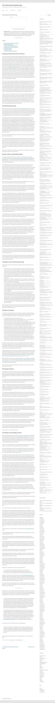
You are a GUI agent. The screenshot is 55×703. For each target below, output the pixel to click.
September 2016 (42, 623)
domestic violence (42, 658)
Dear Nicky (41, 488)
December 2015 (42, 632)
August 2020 (42, 569)
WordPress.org (42, 691)
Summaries (41, 156)
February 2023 (42, 544)
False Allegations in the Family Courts (45, 195)
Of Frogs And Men (42, 307)
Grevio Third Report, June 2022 (44, 123)
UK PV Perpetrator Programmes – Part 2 (46, 350)
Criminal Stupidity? (43, 191)
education (41, 659)
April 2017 (41, 616)
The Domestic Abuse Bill (43, 262)
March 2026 (41, 518)
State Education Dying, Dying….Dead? (46, 183)
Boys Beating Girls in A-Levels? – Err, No (46, 347)
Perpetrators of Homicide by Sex (45, 377)
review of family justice (31, 371)
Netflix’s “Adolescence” (43, 55)
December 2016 (42, 622)
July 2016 (41, 625)
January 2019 (42, 591)
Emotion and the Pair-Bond (44, 391)
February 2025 (42, 528)
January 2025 (42, 530)
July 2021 (41, 557)
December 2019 (42, 578)
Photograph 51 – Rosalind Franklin (45, 431)
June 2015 (41, 638)
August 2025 (42, 523)
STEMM (41, 677)
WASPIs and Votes (42, 242)
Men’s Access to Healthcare (44, 311)
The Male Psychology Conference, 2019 (46, 264)
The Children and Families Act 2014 (10, 50)
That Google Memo (43, 346)
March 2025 (41, 527)
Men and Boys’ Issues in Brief (47, 510)
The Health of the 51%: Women (45, 417)
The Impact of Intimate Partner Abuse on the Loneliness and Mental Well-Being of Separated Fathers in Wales (46, 42)
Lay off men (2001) (43, 482)
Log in (41, 688)
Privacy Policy (12, 10)
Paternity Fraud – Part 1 (43, 469)
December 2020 (42, 563)
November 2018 (42, 593)
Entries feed (41, 689)
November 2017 (42, 607)
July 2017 (41, 613)
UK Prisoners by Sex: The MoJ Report (45, 333)
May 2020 (41, 571)
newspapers (42, 672)
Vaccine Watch (42, 126)
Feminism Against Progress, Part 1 (45, 107)
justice (41, 668)
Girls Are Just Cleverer (43, 153)
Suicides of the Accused (43, 224)
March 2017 (41, 618)
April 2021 (41, 561)
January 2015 (42, 644)
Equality (41, 660)
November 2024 (42, 531)
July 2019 (41, 584)
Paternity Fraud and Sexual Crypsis (45, 383)
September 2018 (42, 596)
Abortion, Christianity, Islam (44, 24)
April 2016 (41, 629)
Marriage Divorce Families (44, 669)
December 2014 (42, 645)
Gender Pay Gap (42, 336)
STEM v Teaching (42, 460)
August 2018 (42, 597)
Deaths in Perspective (43, 174)
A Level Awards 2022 (43, 120)
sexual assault (42, 676)
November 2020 (42, 565)
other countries (42, 673)
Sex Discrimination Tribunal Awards (45, 249)
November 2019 (42, 579)
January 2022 (42, 552)
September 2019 (42, 581)
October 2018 (42, 594)
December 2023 (42, 537)
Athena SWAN (42, 455)
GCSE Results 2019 (42, 253)
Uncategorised (12, 639)
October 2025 (42, 522)
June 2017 (41, 614)
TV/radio (41, 680)
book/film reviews (42, 655)
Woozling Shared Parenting (44, 286)
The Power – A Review (43, 324)
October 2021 (42, 553)
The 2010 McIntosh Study (8, 44)
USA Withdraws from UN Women (45, 32)
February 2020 (42, 575)
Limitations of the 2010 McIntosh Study (11, 47)
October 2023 (42, 539)
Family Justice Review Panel (44, 263)
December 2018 (42, 592)
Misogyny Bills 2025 (43, 59)
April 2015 (41, 640)
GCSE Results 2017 (42, 345)
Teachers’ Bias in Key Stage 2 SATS (45, 319)
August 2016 (42, 624)
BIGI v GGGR (42, 280)
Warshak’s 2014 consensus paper (9, 619)
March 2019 (41, 588)
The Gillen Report (42, 283)
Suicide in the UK (42, 483)
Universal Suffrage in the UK (44, 461)
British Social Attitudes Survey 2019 (45, 254)
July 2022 (41, 549)
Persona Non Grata (43, 352)
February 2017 (42, 619)
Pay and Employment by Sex (44, 409)
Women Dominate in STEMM (44, 420)
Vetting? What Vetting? (43, 218)
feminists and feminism (43, 662)
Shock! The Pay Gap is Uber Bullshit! (45, 316)
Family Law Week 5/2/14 (29, 528)
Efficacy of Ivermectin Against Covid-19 (46, 145)
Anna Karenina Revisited (43, 246)
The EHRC (41, 412)
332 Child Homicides (43, 382)
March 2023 (41, 543)
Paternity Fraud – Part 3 (43, 464)
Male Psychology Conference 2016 (45, 407)
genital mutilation (42, 663)
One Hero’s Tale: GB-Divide (44, 121)
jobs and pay (42, 667)
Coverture (41, 284)
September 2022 (42, 548)
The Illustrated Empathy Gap (12, 5)
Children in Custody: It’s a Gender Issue (46, 240)
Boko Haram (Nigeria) (43, 487)
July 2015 (41, 637)
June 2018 (41, 600)
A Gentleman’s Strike (43, 69)
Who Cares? (41, 363)
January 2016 (42, 631)
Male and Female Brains (43, 422)
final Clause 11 (24, 488)
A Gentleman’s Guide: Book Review (45, 148)
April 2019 (41, 587)
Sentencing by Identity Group (44, 56)
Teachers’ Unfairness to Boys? (44, 449)
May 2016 (41, 628)
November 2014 (42, 646)
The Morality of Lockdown (44, 219)
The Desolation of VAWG (43, 442)
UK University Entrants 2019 (44, 202)
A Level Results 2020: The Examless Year (46, 205)
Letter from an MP (42, 396)
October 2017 (42, 609)
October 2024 (42, 532)
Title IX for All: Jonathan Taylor (44, 60)
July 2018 (41, 598)
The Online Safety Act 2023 (44, 85)
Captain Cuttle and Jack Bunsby (45, 165)
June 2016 (41, 627)
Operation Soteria (42, 113)
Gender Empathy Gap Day (44, 154)
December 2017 (42, 606)
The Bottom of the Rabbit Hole (44, 386)
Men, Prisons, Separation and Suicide (45, 364)
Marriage (41, 405)
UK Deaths (41, 459)
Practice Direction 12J (43, 342)
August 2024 (42, 534)
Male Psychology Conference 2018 (45, 308)
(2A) (8, 496)
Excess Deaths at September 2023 (45, 92)
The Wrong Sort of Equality (44, 424)
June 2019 (41, 585)
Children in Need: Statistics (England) (45, 235)
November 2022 (42, 547)
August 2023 (42, 540)
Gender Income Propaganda (44, 479)
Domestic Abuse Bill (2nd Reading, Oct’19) (46, 244)
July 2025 (41, 525)
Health (41, 664)
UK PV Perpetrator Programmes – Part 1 (46, 354)
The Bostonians (42, 130)
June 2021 (41, 558)
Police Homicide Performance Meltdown (46, 232)
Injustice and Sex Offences (44, 29)
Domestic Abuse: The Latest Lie (45, 259)
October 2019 (42, 580)
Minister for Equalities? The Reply (45, 222)
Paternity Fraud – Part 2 (43, 466)
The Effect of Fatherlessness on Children (46, 292)
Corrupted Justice (31, 646)
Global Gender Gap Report (44, 477)
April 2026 (41, 517)
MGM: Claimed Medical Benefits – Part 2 (46, 369)
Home (3, 10)
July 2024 (41, 535)
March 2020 (41, 574)
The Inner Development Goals (44, 95)
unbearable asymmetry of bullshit (14, 66)
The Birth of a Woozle (8, 48)
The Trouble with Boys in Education (45, 484)
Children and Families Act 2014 (22, 436)
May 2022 (41, 550)
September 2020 (42, 567)
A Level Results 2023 (43, 100)
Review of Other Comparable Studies (10, 45)
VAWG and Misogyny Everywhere (45, 26)
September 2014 (42, 649)
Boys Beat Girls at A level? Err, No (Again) (46, 46)
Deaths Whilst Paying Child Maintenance (46, 197)
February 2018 (42, 603)
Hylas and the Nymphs (43, 321)
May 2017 (41, 615)
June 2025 (41, 526)
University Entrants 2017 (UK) (44, 328)
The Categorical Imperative (44, 389)
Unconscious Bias (42, 359)
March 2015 (41, 641)
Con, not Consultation (43, 492)
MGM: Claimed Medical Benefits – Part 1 (46, 374)
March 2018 (41, 602)
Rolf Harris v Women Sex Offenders (45, 426)
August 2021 (42, 556)
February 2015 (42, 642)
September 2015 (42, 636)
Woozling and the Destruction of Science (11, 43)
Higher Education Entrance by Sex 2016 (46, 360)
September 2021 (42, 554)
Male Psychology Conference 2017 (45, 356)
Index (7, 10)
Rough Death (42, 281)
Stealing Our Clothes (43, 448)
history (41, 666)
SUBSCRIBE (19, 10)
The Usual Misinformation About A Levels (46, 305)
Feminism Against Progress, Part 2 (45, 104)
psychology (41, 675)
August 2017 (42, 611)
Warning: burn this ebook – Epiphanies (46, 210)
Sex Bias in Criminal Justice (44, 294)
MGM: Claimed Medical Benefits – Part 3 (46, 367)
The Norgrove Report (8, 49)
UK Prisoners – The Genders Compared (46, 471)
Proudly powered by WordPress (6, 698)
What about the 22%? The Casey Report (46, 50)
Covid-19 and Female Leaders (44, 200)
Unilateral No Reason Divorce (44, 277)
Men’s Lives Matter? (43, 213)
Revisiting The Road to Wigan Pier (45, 372)
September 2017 (42, 610)
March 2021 (41, 562)
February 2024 (42, 536)
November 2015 (42, 633)
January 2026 (42, 519)
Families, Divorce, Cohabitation (44, 403)
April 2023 (41, 541)
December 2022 (42, 545)
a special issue (30, 592)
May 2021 (41, 559)
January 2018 (42, 605)
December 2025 (42, 521)
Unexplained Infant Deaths (44, 394)
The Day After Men (43, 447)
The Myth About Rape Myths (44, 160)
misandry (41, 671)
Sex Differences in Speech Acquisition (45, 131)
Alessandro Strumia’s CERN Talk (45, 299)
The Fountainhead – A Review (44, 188)
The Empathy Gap (42, 416)
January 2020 (42, 576)
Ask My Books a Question (44, 48)
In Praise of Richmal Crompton (44, 400)
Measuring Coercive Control (44, 257)
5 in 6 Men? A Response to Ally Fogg (45, 452)
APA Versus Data (42, 276)
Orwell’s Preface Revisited (44, 474)
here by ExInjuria (26, 451)
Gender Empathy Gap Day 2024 (45, 70)
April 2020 (41, 572)
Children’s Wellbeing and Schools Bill (45, 52)
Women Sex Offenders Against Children (46, 337)
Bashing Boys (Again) (43, 34)
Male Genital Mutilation (43, 446)
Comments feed (42, 690)
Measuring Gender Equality (44, 237)
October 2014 (42, 647)
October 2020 (42, 566)
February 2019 (42, 589)
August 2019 (42, 583)
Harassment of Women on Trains (45, 437)
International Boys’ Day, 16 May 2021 (45, 162)
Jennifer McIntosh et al (25, 108)
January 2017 (42, 620)
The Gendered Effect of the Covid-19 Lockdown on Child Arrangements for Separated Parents (46, 216)
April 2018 (41, 601)
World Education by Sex (43, 325)
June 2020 (41, 570)
